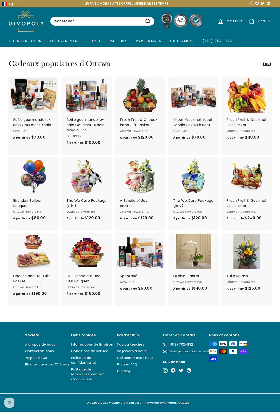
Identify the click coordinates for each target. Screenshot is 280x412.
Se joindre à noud (132, 351)
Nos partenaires (130, 344)
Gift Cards (182, 41)
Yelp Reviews (36, 357)
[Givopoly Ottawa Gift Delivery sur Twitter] (181, 370)
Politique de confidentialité (83, 360)
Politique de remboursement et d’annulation (87, 374)
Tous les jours (25, 41)
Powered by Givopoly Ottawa (167, 403)
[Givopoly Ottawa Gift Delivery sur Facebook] (173, 370)
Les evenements (66, 41)
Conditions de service (89, 351)
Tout (266, 63)
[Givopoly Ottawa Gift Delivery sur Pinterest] (189, 370)
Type (96, 41)
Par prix (118, 41)
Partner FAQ (127, 364)
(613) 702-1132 (217, 41)
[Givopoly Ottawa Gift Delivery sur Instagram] (165, 370)
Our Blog (124, 371)
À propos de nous (40, 344)
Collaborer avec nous (135, 357)
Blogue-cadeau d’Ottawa (47, 364)
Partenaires (148, 41)
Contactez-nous (39, 351)
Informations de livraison (92, 344)
